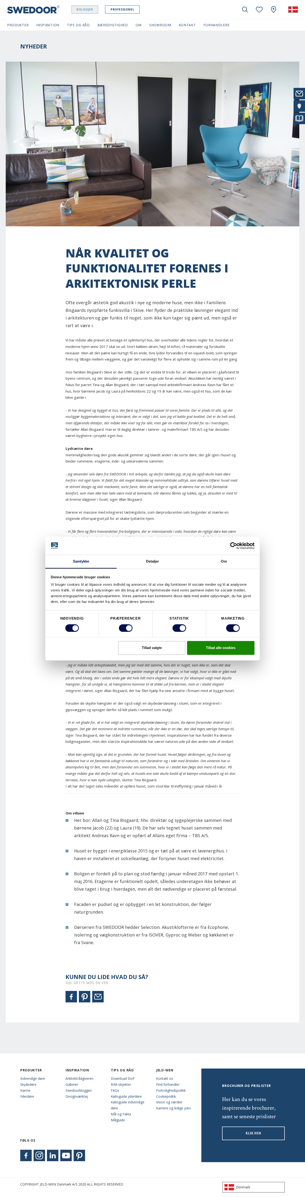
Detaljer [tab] (152, 561)
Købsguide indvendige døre (127, 1105)
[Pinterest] (84, 996)
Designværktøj (77, 1096)
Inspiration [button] (47, 25)
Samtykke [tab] (81, 561)
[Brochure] (299, 118)
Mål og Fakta (121, 1114)
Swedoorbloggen (79, 1090)
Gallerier (72, 1084)
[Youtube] (66, 1155)
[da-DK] (293, 9)
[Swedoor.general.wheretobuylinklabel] (273, 9)
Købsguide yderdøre (126, 1096)
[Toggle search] (245, 9)
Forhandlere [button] (216, 25)
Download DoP (123, 1078)
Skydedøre (28, 1084)
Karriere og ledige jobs (173, 1108)
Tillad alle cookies (220, 648)
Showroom (160, 25)
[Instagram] (39, 1155)
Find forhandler (167, 1084)
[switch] (125, 628)
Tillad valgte (152, 648)
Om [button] (139, 25)
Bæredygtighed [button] (112, 25)
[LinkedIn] (52, 1155)
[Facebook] (71, 996)
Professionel (122, 9)
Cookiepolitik (166, 1096)
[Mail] (98, 996)
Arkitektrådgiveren (79, 1078)
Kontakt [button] (187, 25)
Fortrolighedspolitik (171, 1090)
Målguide (118, 1120)
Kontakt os (164, 1078)
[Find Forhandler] (299, 106)
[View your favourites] (259, 9)
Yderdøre (27, 1096)
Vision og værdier (169, 1102)
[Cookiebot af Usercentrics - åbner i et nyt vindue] (233, 545)
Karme (25, 1090)
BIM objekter (121, 1084)
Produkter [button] (18, 25)
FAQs (115, 1090)
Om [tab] (224, 561)
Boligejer (84, 9)
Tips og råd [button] (78, 25)
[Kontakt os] (299, 93)
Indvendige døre (32, 1078)
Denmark (243, 1187)
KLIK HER (253, 1133)
